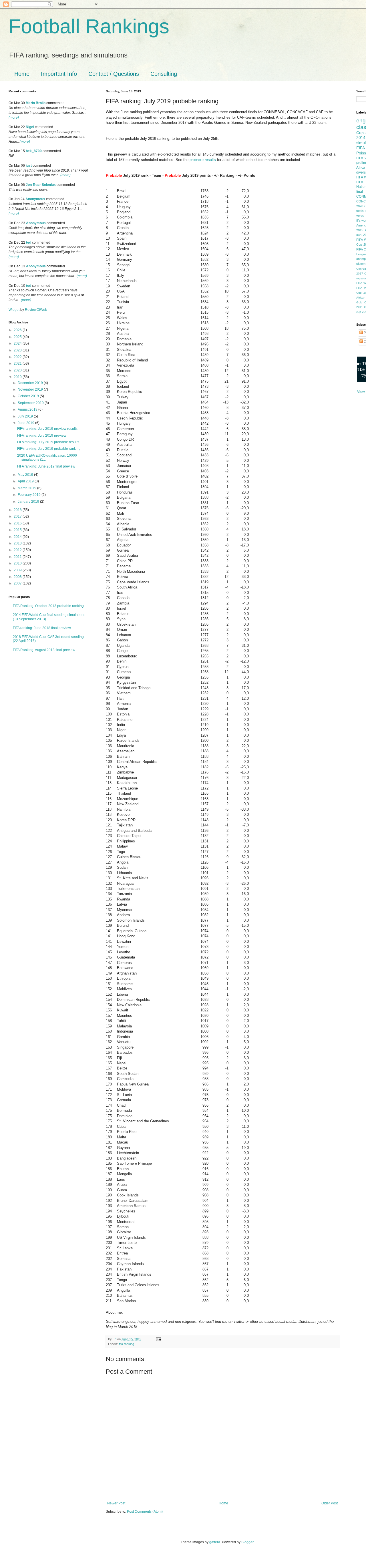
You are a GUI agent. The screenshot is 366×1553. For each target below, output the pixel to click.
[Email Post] (158, 1339)
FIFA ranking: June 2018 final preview (42, 628)
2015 (18, 530)
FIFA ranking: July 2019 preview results (47, 429)
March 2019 (27, 488)
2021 (18, 363)
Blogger (247, 1542)
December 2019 (31, 383)
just (29, 166)
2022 (18, 357)
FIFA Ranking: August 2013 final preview (44, 650)
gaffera (214, 1542)
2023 (18, 350)
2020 (18, 370)
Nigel (30, 127)
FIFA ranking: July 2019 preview (41, 436)
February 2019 (29, 495)
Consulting (163, 74)
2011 (18, 557)
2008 (18, 577)
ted (28, 242)
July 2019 (26, 416)
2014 (18, 537)
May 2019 (26, 475)
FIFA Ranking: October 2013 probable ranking (48, 606)
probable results (203, 160)
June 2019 (26, 423)
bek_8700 (34, 151)
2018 (18, 510)
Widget (14, 310)
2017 (18, 516)
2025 (18, 337)
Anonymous (35, 199)
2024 (18, 343)
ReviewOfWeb (36, 310)
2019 (18, 377)
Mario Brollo (35, 103)
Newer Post (116, 1503)
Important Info (59, 74)
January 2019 (29, 502)
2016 (18, 523)
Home (21, 74)
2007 (18, 583)
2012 (18, 550)
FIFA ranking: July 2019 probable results (48, 442)
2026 (18, 330)
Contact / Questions (113, 74)
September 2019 (31, 403)
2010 (18, 563)
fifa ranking (126, 1344)
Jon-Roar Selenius (41, 185)
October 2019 (29, 396)
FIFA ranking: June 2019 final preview (46, 466)
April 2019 (26, 481)
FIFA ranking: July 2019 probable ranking (49, 449)
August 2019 (28, 409)
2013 (18, 543)
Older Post (329, 1503)
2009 (18, 570)
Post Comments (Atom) (145, 1512)
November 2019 (31, 389)
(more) (14, 118)
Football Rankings (89, 26)
